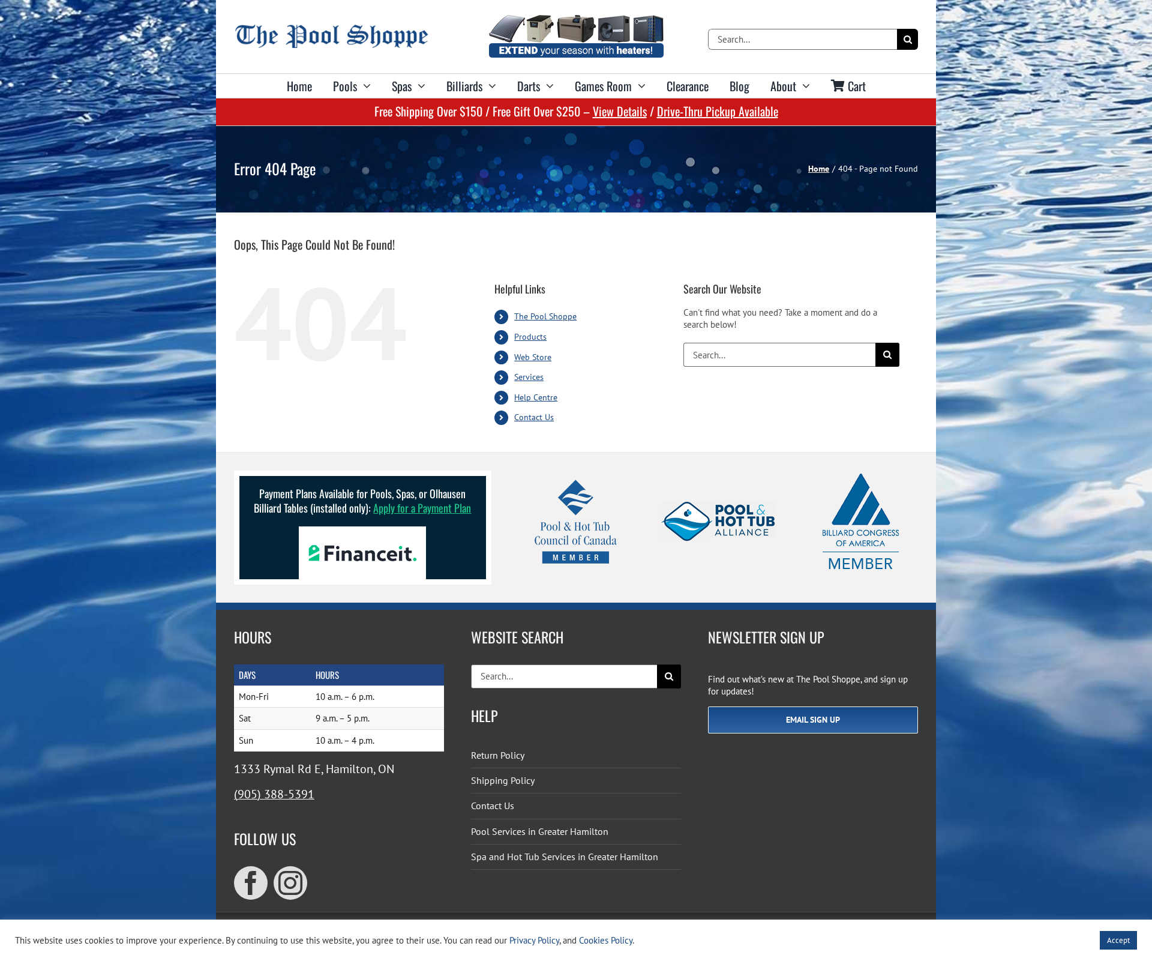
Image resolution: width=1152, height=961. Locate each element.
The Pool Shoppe (545, 316)
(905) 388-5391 (274, 794)
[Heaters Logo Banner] (576, 19)
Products (530, 336)
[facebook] (251, 883)
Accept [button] (1118, 940)
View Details (620, 111)
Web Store (532, 357)
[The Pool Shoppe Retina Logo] (331, 29)
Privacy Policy (534, 940)
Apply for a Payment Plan (422, 508)
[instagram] (290, 883)
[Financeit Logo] (362, 531)
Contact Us (534, 417)
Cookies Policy (605, 940)
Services (529, 377)
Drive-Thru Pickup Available (717, 111)
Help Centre (535, 397)
